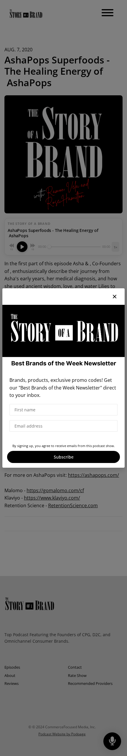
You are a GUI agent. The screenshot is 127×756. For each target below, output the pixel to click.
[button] (115, 296)
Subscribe (64, 457)
